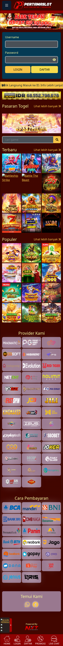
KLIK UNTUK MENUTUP (32, 319)
